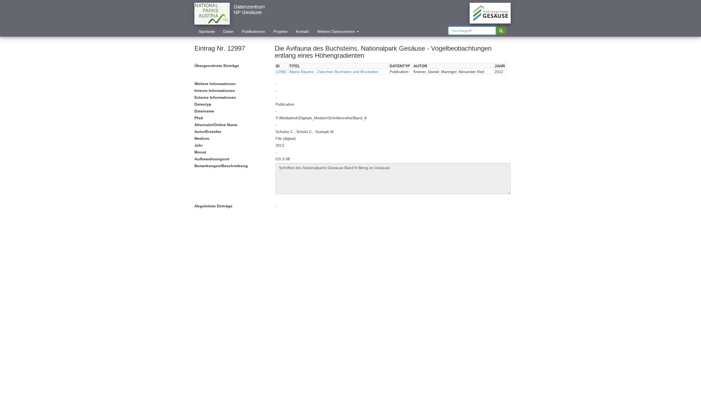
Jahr (198, 145)
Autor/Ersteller (207, 131)
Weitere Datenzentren (336, 31)
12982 (281, 71)
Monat (200, 152)
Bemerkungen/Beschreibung (221, 166)
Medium (201, 138)
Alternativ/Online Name (215, 125)
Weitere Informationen (215, 84)
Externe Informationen (215, 97)
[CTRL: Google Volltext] (501, 30)
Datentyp (202, 104)
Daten (228, 31)
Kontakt (302, 31)
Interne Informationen (214, 90)
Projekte (280, 31)
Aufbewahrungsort (211, 159)
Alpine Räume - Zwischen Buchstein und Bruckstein (333, 71)
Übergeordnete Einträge (216, 65)
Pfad (198, 118)
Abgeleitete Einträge (213, 206)
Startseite (207, 31)
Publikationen (253, 31)
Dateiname (204, 111)
